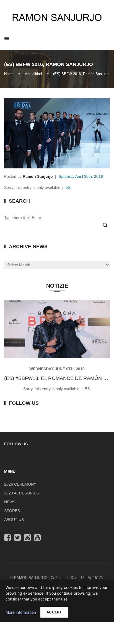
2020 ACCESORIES (21, 493)
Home (9, 74)
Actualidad (33, 74)
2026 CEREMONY (20, 484)
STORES (12, 511)
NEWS (9, 502)
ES (68, 187)
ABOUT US (14, 519)
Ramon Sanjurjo (38, 176)
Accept (54, 612)
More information (21, 612)
